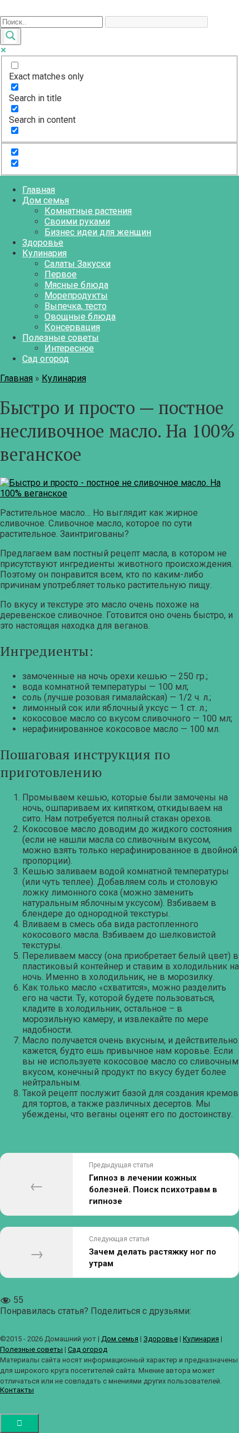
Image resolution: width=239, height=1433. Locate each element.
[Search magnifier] (10, 36)
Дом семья (45, 200)
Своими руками (77, 221)
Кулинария (44, 253)
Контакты (17, 1390)
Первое (60, 274)
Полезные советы (60, 337)
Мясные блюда (76, 285)
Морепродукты (76, 295)
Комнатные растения (88, 211)
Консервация (72, 327)
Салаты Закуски (77, 263)
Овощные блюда (80, 316)
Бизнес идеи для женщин (97, 232)
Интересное (69, 348)
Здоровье (42, 242)
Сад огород (45, 359)
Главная (38, 190)
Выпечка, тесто (75, 306)
